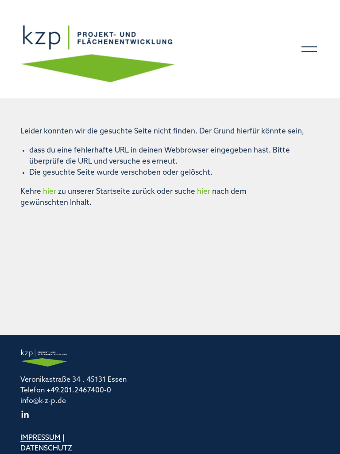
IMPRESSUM (40, 438)
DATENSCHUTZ (46, 448)
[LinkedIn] (24, 414)
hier (49, 192)
